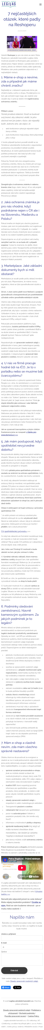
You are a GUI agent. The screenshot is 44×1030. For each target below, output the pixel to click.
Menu (40, 4)
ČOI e (14, 531)
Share (7, 987)
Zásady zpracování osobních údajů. (24, 981)
